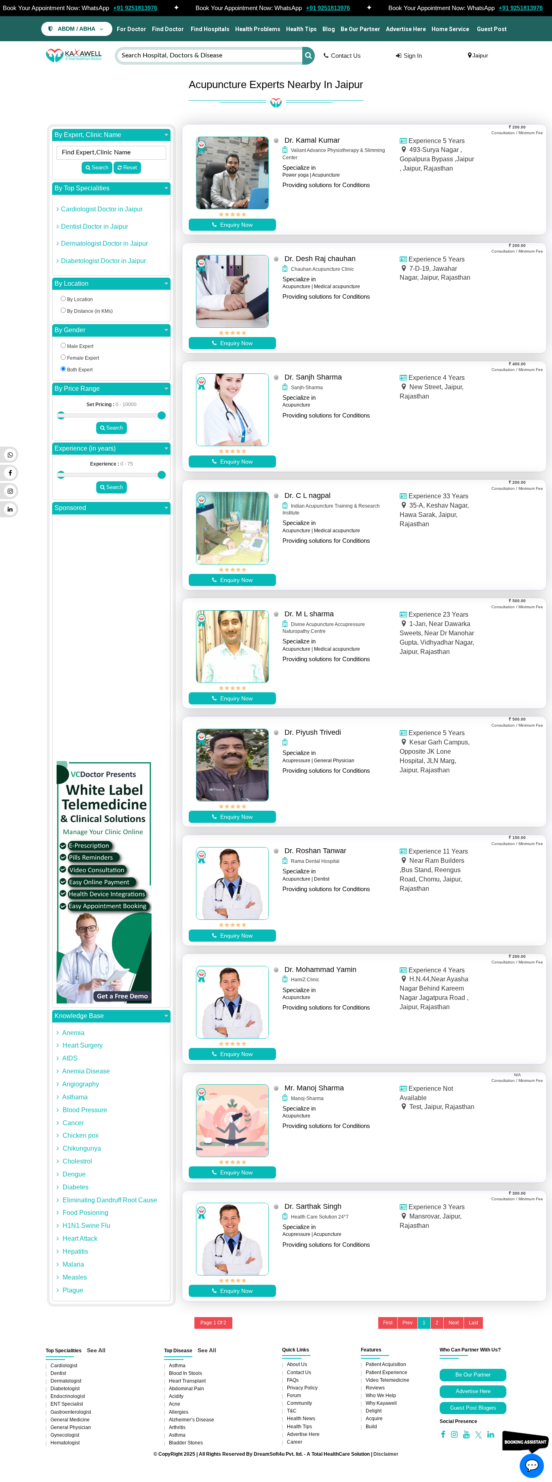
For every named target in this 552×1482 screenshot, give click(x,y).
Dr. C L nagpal (307, 495)
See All (96, 1350)
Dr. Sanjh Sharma (313, 377)
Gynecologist (65, 1435)
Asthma (177, 1365)
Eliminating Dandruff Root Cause (109, 1200)
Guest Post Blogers (473, 1408)
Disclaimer (385, 1454)
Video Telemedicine (387, 1380)
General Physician (71, 1427)
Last (473, 1323)
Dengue (73, 1174)
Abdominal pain (186, 1388)
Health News (301, 1418)
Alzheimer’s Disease (191, 1420)
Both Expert (79, 370)
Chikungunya (81, 1148)
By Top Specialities (82, 188)
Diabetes (74, 1187)
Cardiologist (64, 1365)
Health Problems (257, 29)
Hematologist (65, 1443)
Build (371, 1426)
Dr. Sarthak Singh (312, 1206)
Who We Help (381, 1395)
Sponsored (70, 507)
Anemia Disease (85, 1071)
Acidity (176, 1396)
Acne (174, 1404)
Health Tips (301, 29)
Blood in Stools (185, 1373)
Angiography (80, 1084)
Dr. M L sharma (309, 614)
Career (294, 1442)
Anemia (72, 1032)
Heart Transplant (187, 1381)
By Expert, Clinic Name (88, 134)
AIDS (69, 1058)
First (387, 1323)
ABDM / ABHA (76, 29)
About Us (297, 1364)
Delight (373, 1411)
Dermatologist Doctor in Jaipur (104, 243)
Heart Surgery (82, 1045)
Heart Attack (79, 1238)
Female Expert (82, 358)
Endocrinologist (68, 1396)
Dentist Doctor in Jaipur (94, 226)
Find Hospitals (210, 29)
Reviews (375, 1388)
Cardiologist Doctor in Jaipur (102, 209)
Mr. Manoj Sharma (314, 1088)
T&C (292, 1411)
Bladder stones (186, 1443)
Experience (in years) (85, 448)
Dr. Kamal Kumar (312, 140)
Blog (328, 29)
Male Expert (79, 346)
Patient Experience (386, 1372)
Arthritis (177, 1427)
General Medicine (70, 1420)
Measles (74, 1277)
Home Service (450, 29)
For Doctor (131, 29)
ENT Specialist (67, 1404)
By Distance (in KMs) (89, 311)
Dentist (58, 1373)
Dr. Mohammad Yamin (320, 970)
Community (299, 1403)
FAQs (293, 1380)
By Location (71, 283)
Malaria (72, 1264)
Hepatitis (74, 1251)
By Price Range (77, 388)
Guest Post (492, 29)
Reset (129, 167)
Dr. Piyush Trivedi (312, 732)
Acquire (374, 1418)
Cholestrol (76, 1161)
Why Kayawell (381, 1403)
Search (99, 167)
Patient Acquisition (386, 1364)
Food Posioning (84, 1212)
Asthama (74, 1097)
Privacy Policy (302, 1388)
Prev (407, 1323)
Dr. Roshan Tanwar (315, 851)
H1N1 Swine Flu (85, 1225)
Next (454, 1323)
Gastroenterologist (71, 1412)
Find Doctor (168, 29)
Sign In (413, 55)
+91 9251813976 (135, 7)
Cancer (72, 1122)
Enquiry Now (236, 224)
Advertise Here (406, 29)
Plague (72, 1290)
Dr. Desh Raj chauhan (320, 259)
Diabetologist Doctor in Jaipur (103, 260)
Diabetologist (65, 1388)
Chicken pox (80, 1135)
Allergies (178, 1412)
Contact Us (346, 55)
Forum (294, 1395)
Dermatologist (66, 1381)
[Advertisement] (111, 640)
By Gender (70, 330)
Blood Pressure (84, 1110)
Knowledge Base (79, 1015)
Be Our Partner (360, 29)
